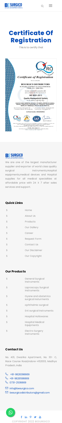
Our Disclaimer (33, 250)
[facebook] (21, 417)
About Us (30, 216)
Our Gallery (31, 227)
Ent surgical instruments (39, 310)
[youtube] (40, 417)
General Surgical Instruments (34, 280)
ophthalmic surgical (36, 305)
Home (28, 210)
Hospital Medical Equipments (34, 323)
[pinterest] (31, 417)
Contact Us (31, 244)
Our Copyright (33, 256)
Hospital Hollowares (36, 316)
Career (29, 233)
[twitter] (35, 417)
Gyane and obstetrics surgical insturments (38, 297)
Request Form (33, 239)
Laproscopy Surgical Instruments (37, 289)
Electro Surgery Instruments (34, 332)
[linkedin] (26, 417)
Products (30, 221)
